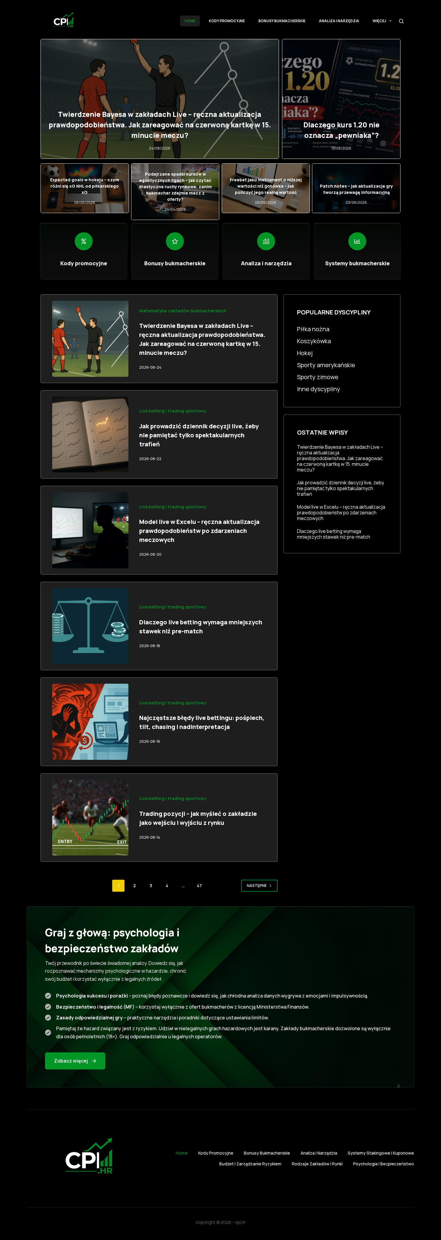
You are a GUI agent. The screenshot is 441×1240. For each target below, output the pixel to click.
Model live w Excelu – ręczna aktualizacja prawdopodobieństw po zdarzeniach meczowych (199, 531)
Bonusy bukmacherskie (281, 20)
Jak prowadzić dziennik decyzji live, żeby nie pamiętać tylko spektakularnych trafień (199, 435)
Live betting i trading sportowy (172, 411)
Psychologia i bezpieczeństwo (383, 1164)
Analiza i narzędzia (339, 20)
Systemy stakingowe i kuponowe (381, 1153)
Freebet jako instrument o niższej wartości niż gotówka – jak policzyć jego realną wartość (266, 186)
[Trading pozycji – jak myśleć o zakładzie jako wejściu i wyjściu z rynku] (90, 818)
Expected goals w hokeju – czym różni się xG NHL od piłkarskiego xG (84, 186)
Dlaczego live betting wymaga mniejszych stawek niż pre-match (333, 534)
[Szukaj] (401, 21)
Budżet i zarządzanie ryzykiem (250, 1164)
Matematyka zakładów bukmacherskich (182, 311)
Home (189, 20)
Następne (257, 885)
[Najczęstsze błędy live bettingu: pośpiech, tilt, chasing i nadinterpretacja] (90, 722)
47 (199, 885)
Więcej (379, 20)
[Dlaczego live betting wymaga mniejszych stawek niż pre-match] (90, 626)
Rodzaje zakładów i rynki (317, 1164)
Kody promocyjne (227, 20)
